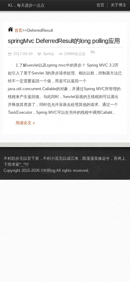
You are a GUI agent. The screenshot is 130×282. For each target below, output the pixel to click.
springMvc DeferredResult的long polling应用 (64, 41)
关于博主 (118, 5)
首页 (100, 5)
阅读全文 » (25, 122)
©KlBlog (48, 170)
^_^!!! (24, 164)
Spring (48, 54)
